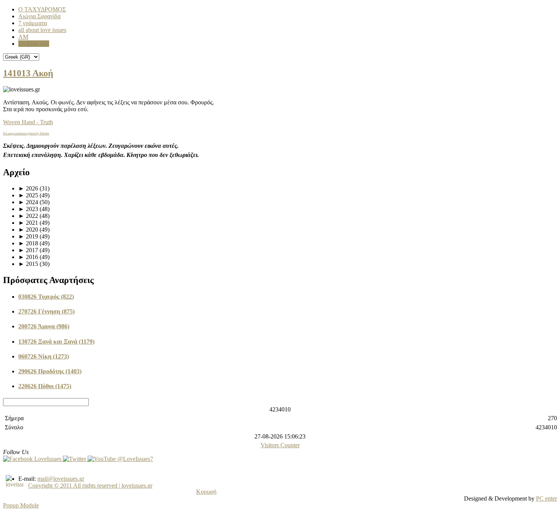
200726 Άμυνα (43, 326)
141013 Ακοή (28, 73)
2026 (28, 188)
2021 (28, 222)
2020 (28, 229)
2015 (28, 264)
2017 (28, 250)
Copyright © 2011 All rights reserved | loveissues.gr (90, 485)
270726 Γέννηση (46, 311)
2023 (28, 209)
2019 (28, 236)
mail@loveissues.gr (60, 478)
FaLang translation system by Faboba (26, 133)
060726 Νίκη (43, 356)
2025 (28, 195)
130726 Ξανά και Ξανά (56, 341)
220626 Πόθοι (44, 386)
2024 (28, 202)
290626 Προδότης (50, 371)
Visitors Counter (280, 445)
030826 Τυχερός (46, 296)
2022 (28, 216)
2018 (28, 243)
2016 (28, 257)
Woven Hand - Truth (28, 122)
